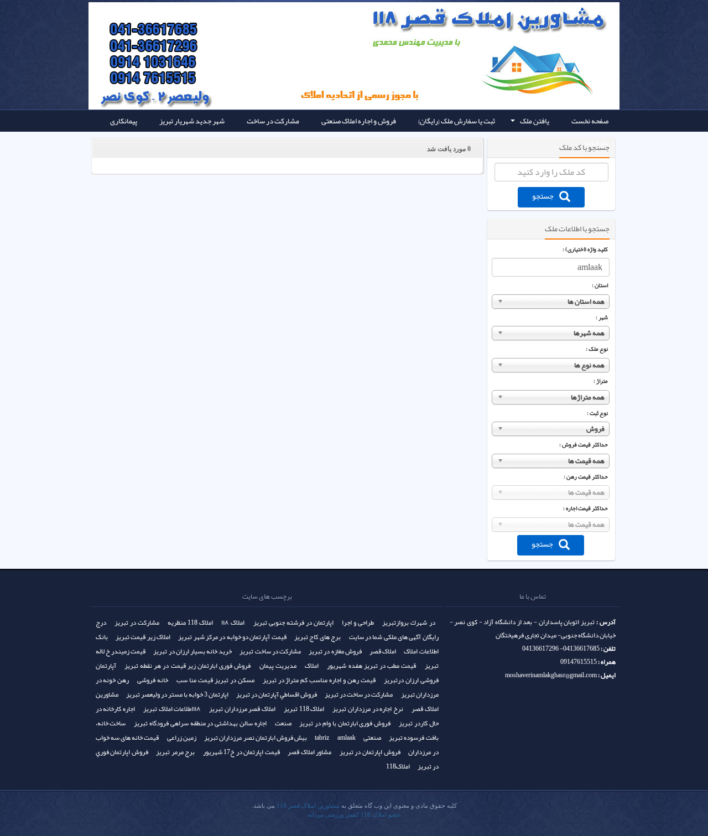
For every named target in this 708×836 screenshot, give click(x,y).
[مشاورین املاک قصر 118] (172, 28)
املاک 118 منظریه (190, 622)
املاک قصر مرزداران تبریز (242, 708)
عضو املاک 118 (381, 815)
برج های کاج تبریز (317, 636)
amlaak (346, 737)
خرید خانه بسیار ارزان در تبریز (192, 651)
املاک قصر (382, 651)
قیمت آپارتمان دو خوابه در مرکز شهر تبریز (232, 636)
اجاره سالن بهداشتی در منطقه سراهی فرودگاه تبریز (200, 723)
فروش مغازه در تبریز (335, 651)
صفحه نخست (589, 120)
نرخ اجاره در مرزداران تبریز (367, 708)
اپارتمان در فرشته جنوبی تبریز (293, 622)
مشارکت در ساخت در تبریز (359, 694)
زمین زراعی (181, 737)
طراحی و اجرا (358, 622)
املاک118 (398, 766)
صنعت (283, 723)
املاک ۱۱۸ (232, 622)
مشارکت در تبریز (136, 622)
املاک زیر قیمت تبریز (143, 636)
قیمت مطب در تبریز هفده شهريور (371, 665)
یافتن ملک (529, 122)
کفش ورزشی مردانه (333, 815)
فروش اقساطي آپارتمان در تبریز (276, 694)
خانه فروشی (152, 680)
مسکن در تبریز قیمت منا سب (215, 680)
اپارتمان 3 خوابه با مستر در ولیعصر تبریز (177, 694)
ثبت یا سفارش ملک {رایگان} (456, 120)
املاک (312, 665)
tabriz (322, 737)
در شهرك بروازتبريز (408, 622)
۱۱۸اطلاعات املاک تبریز (172, 708)
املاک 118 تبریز (304, 708)
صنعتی (372, 737)
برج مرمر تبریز (175, 752)
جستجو (543, 196)
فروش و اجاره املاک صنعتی (358, 120)
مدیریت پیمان (277, 665)
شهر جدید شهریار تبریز (192, 120)
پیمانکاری (123, 120)
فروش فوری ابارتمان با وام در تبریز (345, 723)
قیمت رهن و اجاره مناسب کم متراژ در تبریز (319, 680)
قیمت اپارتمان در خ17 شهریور (241, 752)
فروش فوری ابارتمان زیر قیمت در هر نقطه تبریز (187, 665)
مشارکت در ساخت (273, 120)
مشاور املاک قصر (309, 752)
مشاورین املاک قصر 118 (308, 806)
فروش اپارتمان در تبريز (370, 752)
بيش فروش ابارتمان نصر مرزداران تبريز (255, 737)
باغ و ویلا (596, 142)
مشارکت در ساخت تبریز (270, 651)
